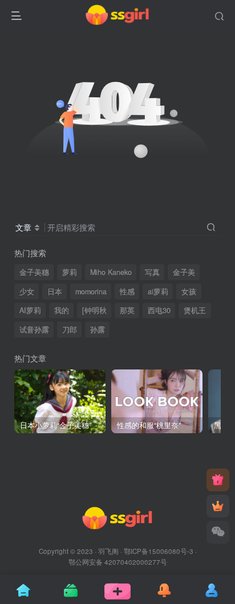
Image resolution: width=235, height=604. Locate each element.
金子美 (184, 272)
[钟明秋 (94, 310)
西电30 (159, 310)
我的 (61, 310)
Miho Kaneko (111, 272)
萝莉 (69, 272)
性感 (127, 291)
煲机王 (195, 310)
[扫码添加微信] (217, 532)
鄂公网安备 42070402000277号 (117, 561)
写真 (152, 272)
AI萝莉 (30, 310)
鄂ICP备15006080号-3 (158, 551)
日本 (54, 291)
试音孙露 (34, 329)
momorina (91, 291)
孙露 (97, 329)
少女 (26, 291)
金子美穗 (34, 272)
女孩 (188, 291)
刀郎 (69, 329)
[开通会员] (217, 506)
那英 (127, 310)
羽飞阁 (108, 551)
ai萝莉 (158, 291)
